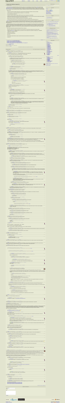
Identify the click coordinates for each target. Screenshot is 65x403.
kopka (11, 159)
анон (11, 57)
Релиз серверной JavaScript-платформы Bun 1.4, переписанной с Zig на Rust (52, 32)
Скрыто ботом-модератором (16, 145)
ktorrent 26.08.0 (49, 49)
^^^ (16, 55)
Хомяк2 (8, 331)
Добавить (52, 402)
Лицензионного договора (9, 8)
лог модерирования (43, 385)
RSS (44, 49)
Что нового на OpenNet (48, 11)
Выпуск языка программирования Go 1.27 (51, 29)
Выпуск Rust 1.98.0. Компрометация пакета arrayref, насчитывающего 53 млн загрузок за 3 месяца (52, 33)
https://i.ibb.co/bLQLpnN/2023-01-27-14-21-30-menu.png (13, 310)
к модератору (19, 50)
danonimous (11, 315)
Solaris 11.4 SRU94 (49, 61)
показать (36, 176)
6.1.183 (55, 63)
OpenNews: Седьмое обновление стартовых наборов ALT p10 (14, 41)
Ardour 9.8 (49, 53)
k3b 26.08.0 (49, 46)
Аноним (8, 50)
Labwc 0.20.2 (49, 47)
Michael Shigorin (10, 52)
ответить (13, 50)
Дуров (8, 127)
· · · (16, 50)
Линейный (38, 49)
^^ (16, 57)
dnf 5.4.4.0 (49, 50)
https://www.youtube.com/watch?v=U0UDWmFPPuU (23, 364)
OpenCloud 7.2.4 (49, 48)
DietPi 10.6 (49, 59)
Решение (8, 20)
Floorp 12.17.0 (49, 45)
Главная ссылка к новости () (13, 40)
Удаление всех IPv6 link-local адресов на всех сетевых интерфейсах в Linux (52, 24)
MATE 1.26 (12, 30)
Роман (14, 63)
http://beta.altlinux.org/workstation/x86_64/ (20, 298)
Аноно (9, 324)
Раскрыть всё (42, 49)
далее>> (58, 55)
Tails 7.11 (48, 57)
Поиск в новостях (48, 12)
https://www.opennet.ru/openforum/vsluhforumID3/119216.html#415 (14, 383)
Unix (48, 5)
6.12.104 (51, 63)
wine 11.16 (49, 44)
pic (10, 92)
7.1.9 (48, 63)
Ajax (33, 49)
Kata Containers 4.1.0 (50, 51)
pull (50, 64)
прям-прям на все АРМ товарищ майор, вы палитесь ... (22, 203)
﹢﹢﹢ (15, 50)
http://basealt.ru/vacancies (17, 122)
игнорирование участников (39, 385)
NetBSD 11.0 (49, 60)
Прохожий (12, 186)
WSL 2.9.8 (49, 43)
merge (49, 64)
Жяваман (8, 294)
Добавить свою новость (49, 13)
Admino (10, 250)
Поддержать (54, 402)
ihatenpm (9, 106)
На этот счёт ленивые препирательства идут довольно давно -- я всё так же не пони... (19, 248)
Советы (52, 20)
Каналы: (47, 10)
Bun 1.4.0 (48, 54)
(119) (9, 49)
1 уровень (35, 49)
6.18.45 (49, 63)
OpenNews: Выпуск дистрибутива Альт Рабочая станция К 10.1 (14, 42)
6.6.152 (53, 63)
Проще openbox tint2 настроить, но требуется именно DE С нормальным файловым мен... (25, 176)
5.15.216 (57, 63)
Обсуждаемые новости (52, 28)
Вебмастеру (58, 402)
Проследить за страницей (9, 402)
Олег (10, 55)
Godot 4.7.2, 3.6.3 (49, 42)
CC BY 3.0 (9, 44)
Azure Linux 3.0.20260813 (50, 58)
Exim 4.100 (49, 52)
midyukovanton (12, 253)
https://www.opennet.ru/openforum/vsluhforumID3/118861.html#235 (14, 382)
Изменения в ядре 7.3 (48, 65)
